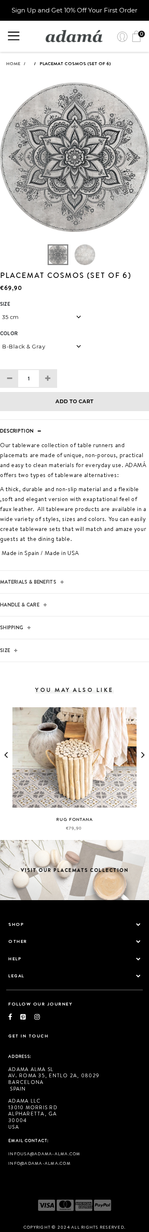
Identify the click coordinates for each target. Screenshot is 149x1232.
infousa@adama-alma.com (44, 1154)
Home (16, 63)
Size (5, 304)
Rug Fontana (74, 819)
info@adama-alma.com (39, 1163)
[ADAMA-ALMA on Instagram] (37, 1016)
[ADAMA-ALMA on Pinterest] (27, 1016)
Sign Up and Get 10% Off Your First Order (74, 10)
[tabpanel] (74, 163)
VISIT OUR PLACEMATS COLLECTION (74, 870)
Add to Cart (74, 401)
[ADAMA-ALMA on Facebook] (14, 1016)
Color (9, 333)
